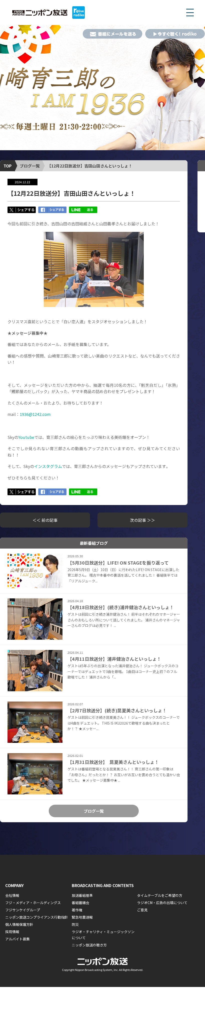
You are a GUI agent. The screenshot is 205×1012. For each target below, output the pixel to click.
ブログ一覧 (30, 166)
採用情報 (12, 931)
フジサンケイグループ (22, 909)
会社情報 (12, 895)
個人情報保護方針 (19, 924)
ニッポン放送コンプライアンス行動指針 (36, 917)
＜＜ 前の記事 (45, 520)
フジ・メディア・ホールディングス (33, 902)
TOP (8, 166)
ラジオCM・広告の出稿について (162, 902)
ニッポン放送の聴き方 (89, 944)
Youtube (26, 437)
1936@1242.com (35, 414)
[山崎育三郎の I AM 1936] (102, 87)
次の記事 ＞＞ (142, 520)
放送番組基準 (82, 895)
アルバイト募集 (17, 938)
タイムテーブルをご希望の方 (159, 895)
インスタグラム (48, 466)
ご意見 (142, 909)
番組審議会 (80, 902)
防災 (75, 924)
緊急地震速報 (82, 917)
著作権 (77, 909)
